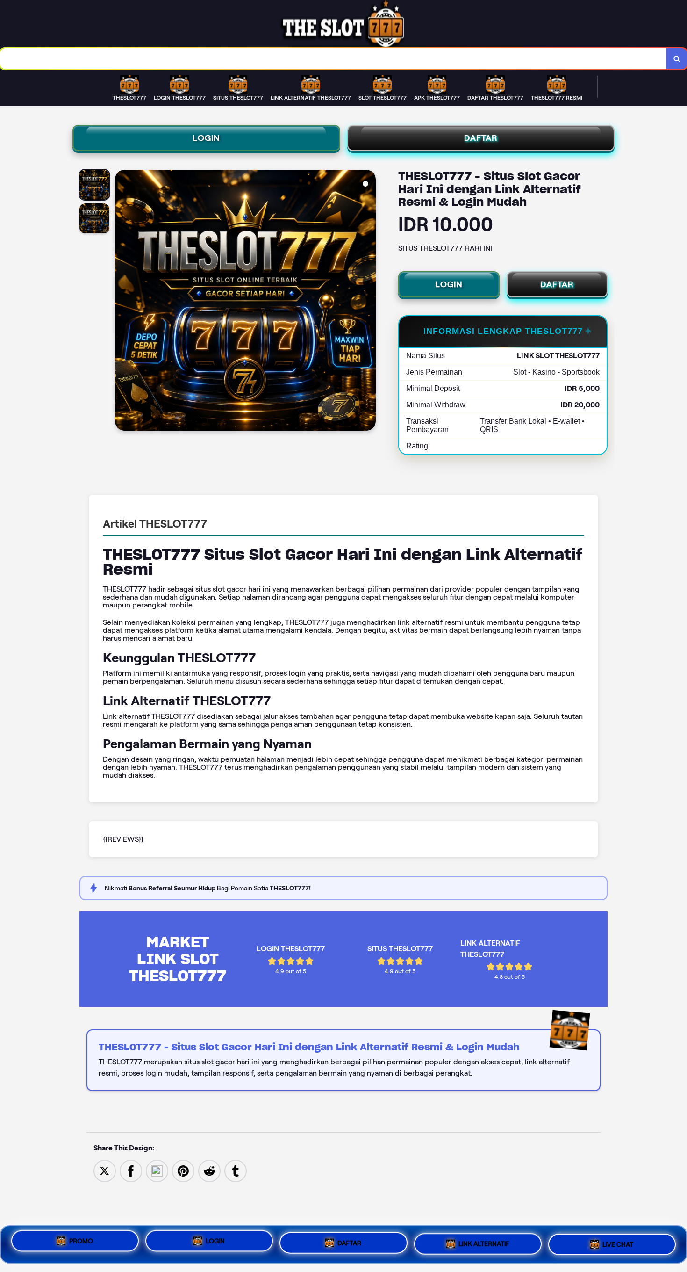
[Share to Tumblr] (235, 1170)
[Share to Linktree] (157, 1170)
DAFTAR (481, 138)
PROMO (81, 1244)
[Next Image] (368, 301)
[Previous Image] (122, 301)
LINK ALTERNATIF (483, 1240)
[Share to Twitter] (104, 1170)
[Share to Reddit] (209, 1170)
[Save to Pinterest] (183, 1170)
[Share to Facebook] (131, 1170)
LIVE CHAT (617, 1240)
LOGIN (206, 138)
